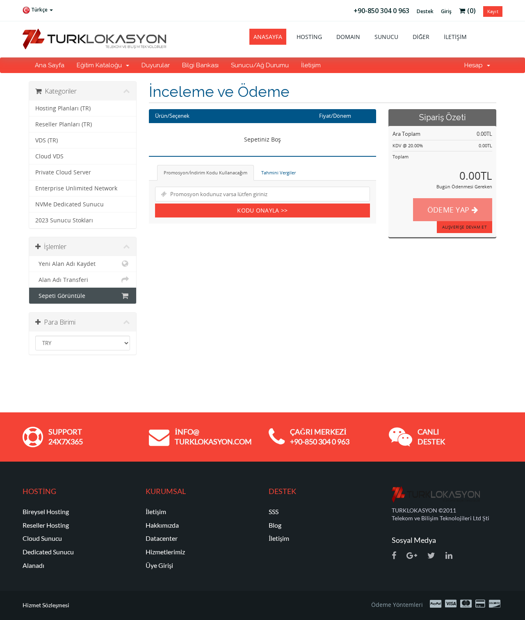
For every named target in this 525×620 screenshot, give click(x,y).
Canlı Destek (431, 436)
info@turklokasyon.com (213, 436)
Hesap (475, 65)
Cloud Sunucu (42, 538)
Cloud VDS (49, 156)
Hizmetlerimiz (165, 552)
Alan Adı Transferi (61, 280)
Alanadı (33, 565)
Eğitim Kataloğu (101, 65)
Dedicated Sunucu (48, 552)
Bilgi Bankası (200, 65)
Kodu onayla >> (262, 210)
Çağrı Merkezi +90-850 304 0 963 (319, 436)
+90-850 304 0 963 (381, 10)
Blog (275, 525)
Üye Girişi (159, 565)
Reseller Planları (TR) (63, 124)
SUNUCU (386, 37)
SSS (273, 511)
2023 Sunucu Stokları (64, 220)
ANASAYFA (267, 37)
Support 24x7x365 (65, 436)
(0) (471, 10)
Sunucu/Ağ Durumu (260, 65)
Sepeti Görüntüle (60, 296)
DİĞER (421, 37)
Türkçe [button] (39, 9)
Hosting (309, 37)
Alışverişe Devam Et (464, 227)
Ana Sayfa (49, 65)
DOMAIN (348, 37)
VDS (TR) (46, 140)
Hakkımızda (162, 525)
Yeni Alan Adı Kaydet (65, 264)
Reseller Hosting (46, 525)
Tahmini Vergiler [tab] (278, 172)
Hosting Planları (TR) (63, 108)
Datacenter (162, 538)
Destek (425, 11)
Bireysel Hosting (46, 511)
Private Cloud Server (63, 172)
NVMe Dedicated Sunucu (69, 204)
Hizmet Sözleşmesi (46, 605)
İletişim (455, 37)
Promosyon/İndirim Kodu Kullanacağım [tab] (205, 172)
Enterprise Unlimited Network (76, 188)
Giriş (446, 11)
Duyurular (156, 65)
